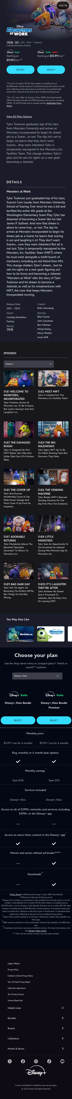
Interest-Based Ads (15, 1001)
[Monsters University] (50, 634)
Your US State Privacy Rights (19, 982)
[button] (36, 1008)
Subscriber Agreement (17, 988)
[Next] (66, 633)
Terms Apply (15, 894)
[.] (10, 1061)
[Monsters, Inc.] (20, 634)
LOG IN (63, 5)
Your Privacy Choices (16, 994)
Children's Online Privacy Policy (20, 976)
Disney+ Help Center (37, 931)
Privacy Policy (13, 970)
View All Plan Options (19, 116)
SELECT (20, 69)
